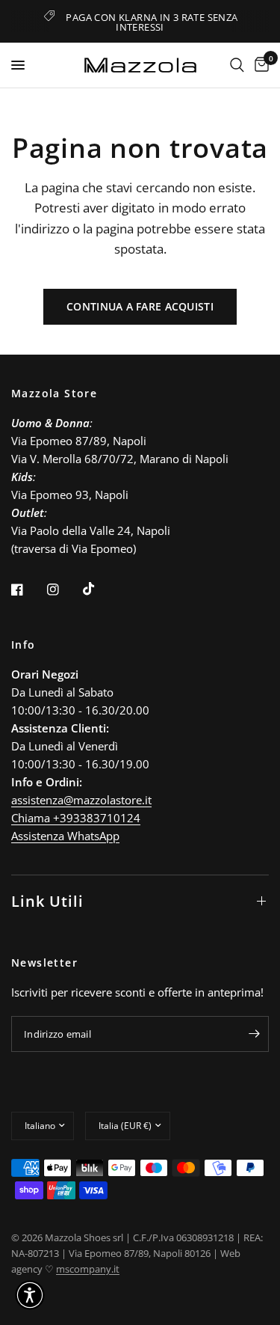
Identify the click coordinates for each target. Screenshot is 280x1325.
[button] (30, 1295)
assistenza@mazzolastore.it (81, 799)
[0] (259, 65)
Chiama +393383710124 (75, 817)
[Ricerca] (237, 65)
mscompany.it (87, 1269)
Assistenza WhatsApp (65, 835)
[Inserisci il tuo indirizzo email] (254, 1034)
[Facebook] (27, 589)
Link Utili (47, 901)
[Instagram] (63, 589)
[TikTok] (99, 588)
